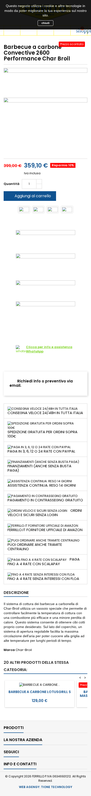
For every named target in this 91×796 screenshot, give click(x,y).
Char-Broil (24, 650)
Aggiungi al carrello (29, 196)
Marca (9, 650)
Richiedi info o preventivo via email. (41, 383)
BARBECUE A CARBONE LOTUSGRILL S (39, 691)
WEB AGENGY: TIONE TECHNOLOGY (45, 787)
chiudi (45, 23)
